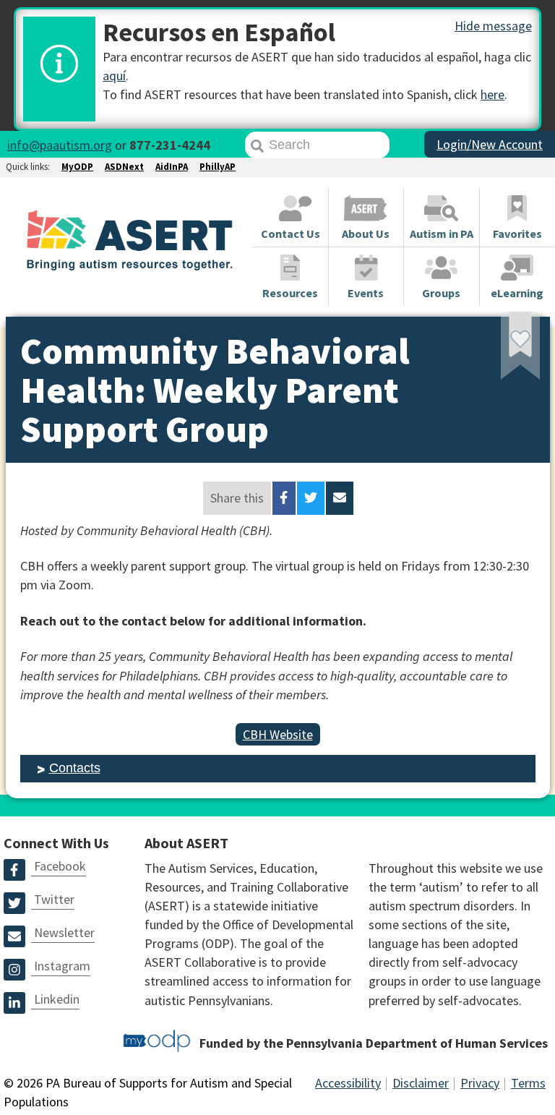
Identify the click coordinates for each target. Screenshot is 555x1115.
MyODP (77, 167)
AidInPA (171, 167)
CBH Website (278, 734)
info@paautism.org (59, 145)
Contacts (74, 768)
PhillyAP (217, 167)
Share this (237, 498)
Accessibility (348, 1083)
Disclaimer (420, 1083)
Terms (528, 1083)
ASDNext (124, 167)
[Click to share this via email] (339, 498)
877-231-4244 (169, 145)
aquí (114, 75)
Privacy (479, 1083)
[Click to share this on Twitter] (310, 498)
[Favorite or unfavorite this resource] (501, 351)
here (492, 94)
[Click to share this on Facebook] (283, 498)
